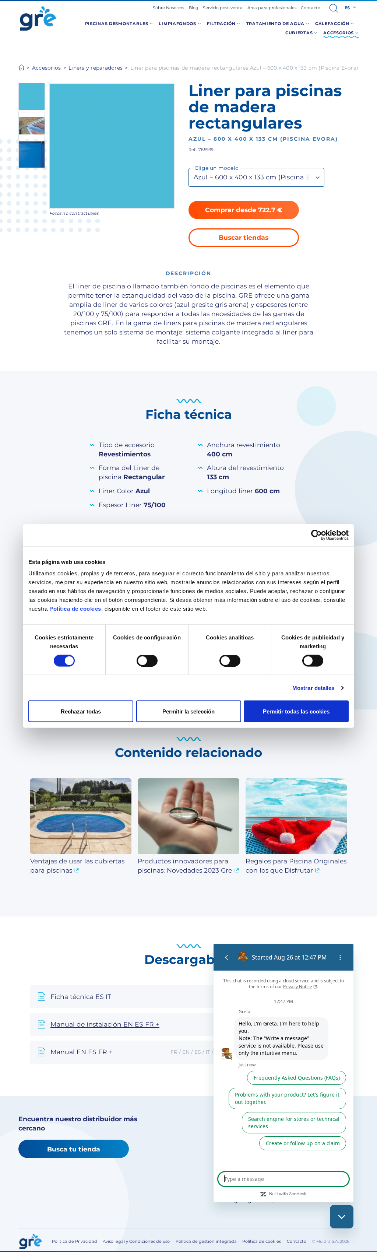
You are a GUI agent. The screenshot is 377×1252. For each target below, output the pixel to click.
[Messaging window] (283, 1073)
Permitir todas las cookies (296, 711)
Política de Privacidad (74, 1241)
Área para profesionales (271, 7)
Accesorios (46, 68)
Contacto (310, 7)
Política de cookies (75, 609)
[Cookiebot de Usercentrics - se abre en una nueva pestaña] (316, 534)
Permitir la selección (188, 711)
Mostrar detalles (313, 687)
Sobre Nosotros (168, 7)
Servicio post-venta (223, 7)
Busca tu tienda (73, 1149)
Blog (193, 7)
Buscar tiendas (243, 237)
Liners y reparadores (95, 68)
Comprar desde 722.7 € (243, 210)
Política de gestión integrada (206, 1241)
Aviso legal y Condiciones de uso (136, 1241)
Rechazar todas (81, 711)
